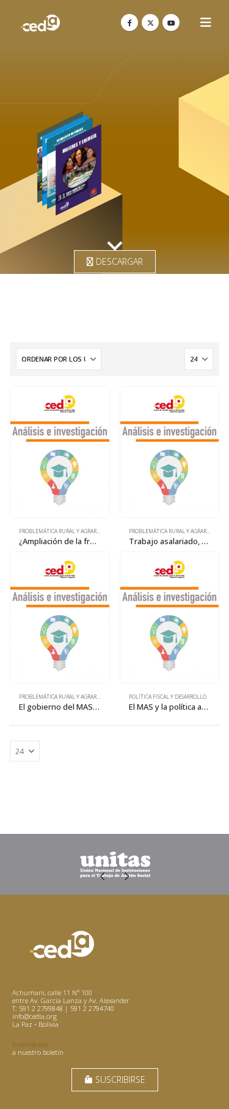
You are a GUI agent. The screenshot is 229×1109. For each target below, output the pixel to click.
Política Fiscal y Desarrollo (167, 697)
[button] (205, 22)
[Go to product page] (59, 452)
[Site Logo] (40, 23)
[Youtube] (171, 22)
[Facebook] (129, 22)
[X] (150, 22)
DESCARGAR (118, 261)
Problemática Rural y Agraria (60, 531)
